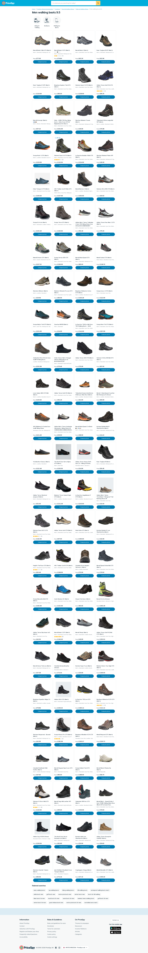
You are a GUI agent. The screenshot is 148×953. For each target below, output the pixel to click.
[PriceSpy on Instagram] (59, 947)
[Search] (98, 3)
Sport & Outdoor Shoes (68, 9)
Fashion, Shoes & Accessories (45, 9)
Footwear (57, 9)
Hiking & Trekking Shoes (82, 9)
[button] (115, 920)
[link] (42, 48)
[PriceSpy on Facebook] (56, 947)
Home (33, 9)
